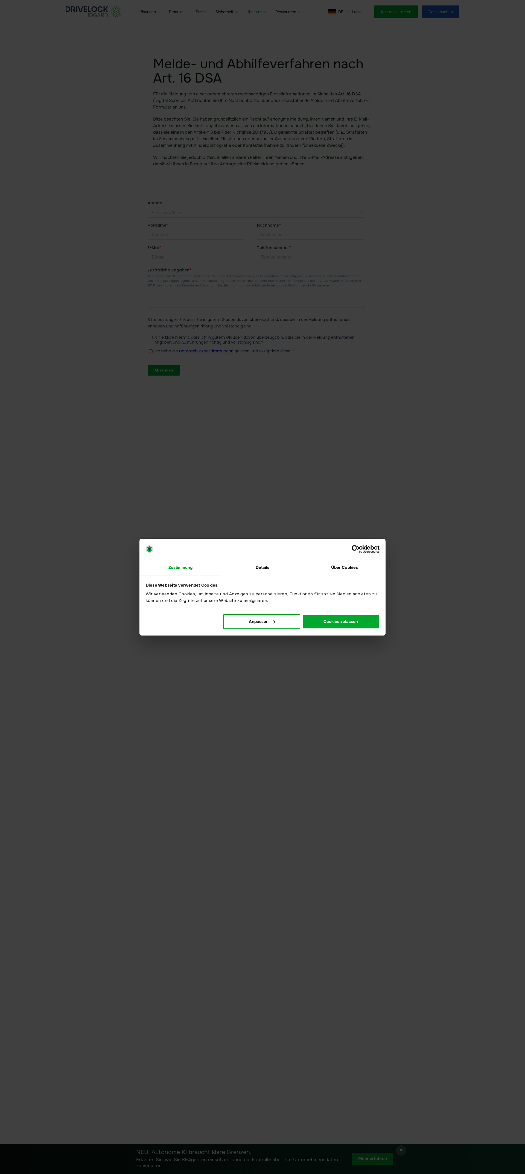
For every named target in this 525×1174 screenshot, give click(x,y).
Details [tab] (263, 567)
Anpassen (259, 621)
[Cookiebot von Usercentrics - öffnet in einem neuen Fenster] (356, 549)
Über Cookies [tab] (344, 567)
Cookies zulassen (340, 621)
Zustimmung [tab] (180, 567)
